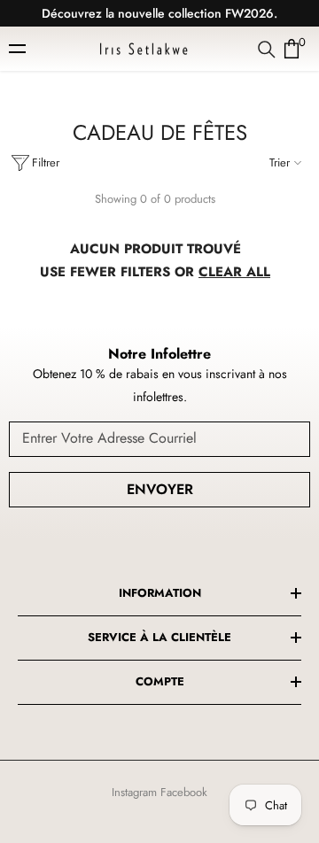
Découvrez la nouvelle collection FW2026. (159, 13)
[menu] (19, 48)
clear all (234, 272)
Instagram (134, 792)
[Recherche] (266, 49)
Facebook (183, 792)
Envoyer (160, 489)
